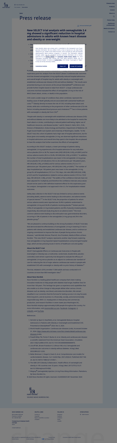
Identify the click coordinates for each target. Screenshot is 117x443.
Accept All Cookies (76, 66)
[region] (59, 57)
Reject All (63, 66)
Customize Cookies (41, 66)
